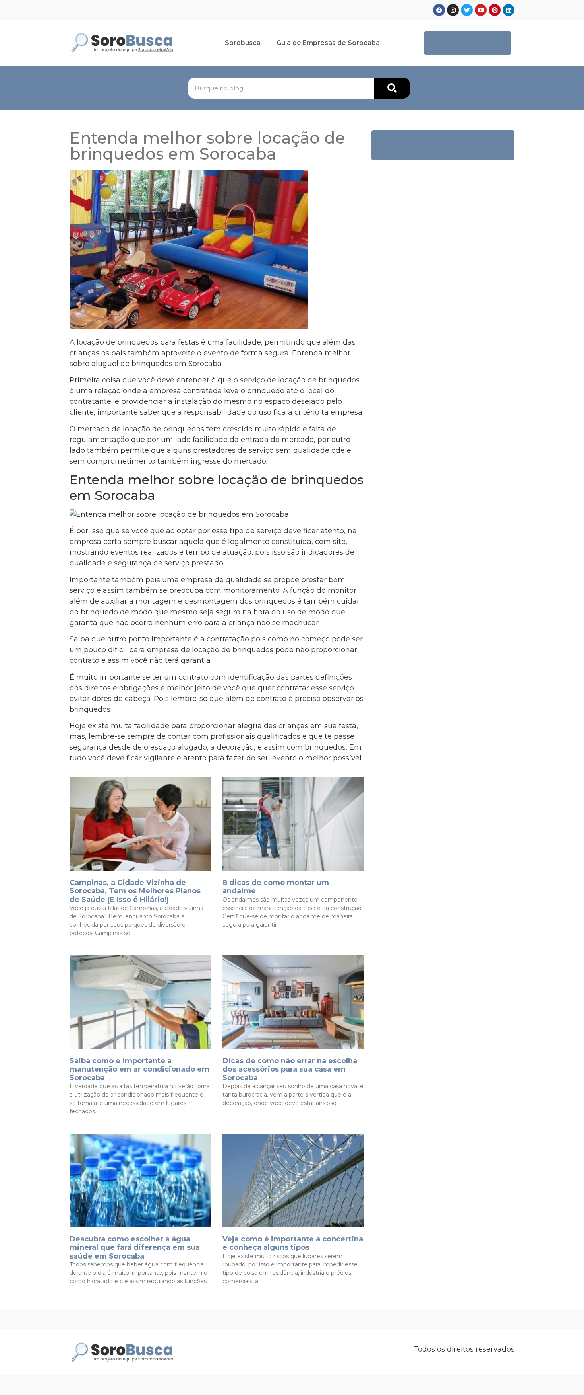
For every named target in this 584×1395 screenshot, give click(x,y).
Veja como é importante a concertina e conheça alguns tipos (292, 1243)
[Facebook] (439, 10)
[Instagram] (453, 10)
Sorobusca (243, 43)
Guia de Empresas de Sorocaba (328, 43)
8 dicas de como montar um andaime (275, 887)
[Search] (392, 88)
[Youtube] (481, 10)
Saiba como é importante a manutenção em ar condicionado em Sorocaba (139, 1069)
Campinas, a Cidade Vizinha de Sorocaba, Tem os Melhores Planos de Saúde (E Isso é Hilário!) (135, 891)
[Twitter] (467, 10)
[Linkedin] (508, 10)
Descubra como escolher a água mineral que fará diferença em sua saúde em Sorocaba (135, 1248)
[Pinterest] (495, 10)
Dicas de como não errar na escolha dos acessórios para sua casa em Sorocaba (289, 1069)
